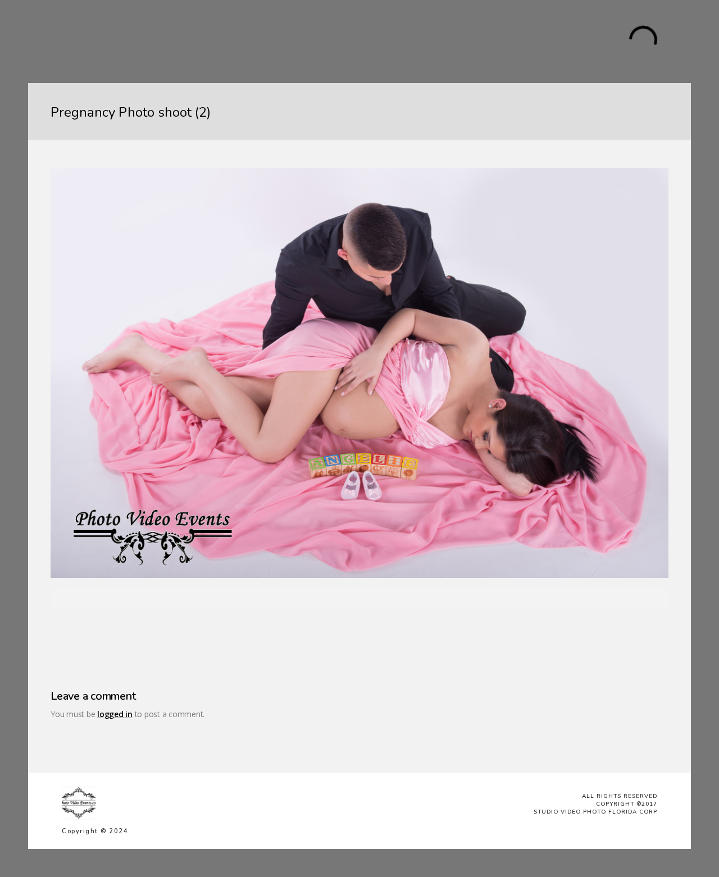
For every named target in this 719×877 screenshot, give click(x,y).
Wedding (204, 41)
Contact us (468, 41)
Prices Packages (265, 41)
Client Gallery (409, 41)
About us (326, 41)
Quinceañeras (148, 41)
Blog (362, 41)
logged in (115, 714)
